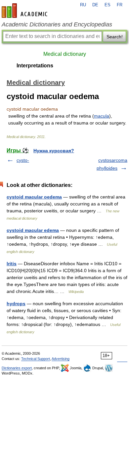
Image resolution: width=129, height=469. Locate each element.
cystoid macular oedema (34, 196)
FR (119, 5)
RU (83, 5)
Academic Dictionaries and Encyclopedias (57, 24)
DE (95, 5)
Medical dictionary (64, 54)
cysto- (23, 160)
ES (107, 5)
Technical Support (35, 359)
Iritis (12, 263)
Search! (115, 36)
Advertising (60, 359)
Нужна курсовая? (53, 150)
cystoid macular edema (33, 230)
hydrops (16, 303)
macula (101, 116)
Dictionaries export (17, 368)
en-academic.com (25, 10)
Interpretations (35, 65)
